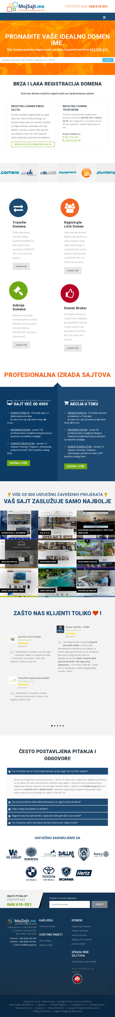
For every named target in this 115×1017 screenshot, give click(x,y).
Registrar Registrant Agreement (67, 1011)
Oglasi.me (41, 1004)
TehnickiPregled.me (58, 1004)
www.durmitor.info (26, 662)
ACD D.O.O (45, 533)
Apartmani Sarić (48, 561)
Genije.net (39, 1008)
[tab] (57, 771)
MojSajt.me (29, 1001)
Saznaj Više (21, 266)
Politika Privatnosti (41, 1011)
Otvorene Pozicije (47, 926)
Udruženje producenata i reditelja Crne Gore (95, 531)
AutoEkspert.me (78, 1004)
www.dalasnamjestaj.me (76, 630)
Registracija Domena (81, 926)
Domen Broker (78, 943)
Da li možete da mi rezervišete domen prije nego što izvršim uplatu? (50, 771)
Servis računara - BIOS (12, 590)
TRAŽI (108, 60)
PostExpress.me (96, 1004)
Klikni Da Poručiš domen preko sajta (33, 144)
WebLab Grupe (48, 1001)
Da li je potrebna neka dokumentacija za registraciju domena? (46, 801)
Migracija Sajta (46, 945)
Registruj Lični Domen (82, 939)
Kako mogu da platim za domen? (30, 808)
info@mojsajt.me (92, 786)
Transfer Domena (80, 930)
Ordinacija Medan (87, 590)
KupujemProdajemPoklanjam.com (83, 1008)
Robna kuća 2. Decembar (13, 533)
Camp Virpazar (47, 590)
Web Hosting (45, 940)
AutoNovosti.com (24, 1008)
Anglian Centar (9, 561)
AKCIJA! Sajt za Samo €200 (84, 961)
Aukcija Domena (79, 935)
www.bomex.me (25, 632)
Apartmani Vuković (87, 561)
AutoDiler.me (28, 1004)
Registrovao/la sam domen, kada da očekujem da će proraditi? (46, 815)
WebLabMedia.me (56, 1008)
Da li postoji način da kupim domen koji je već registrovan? (45, 822)
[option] (9, 172)
